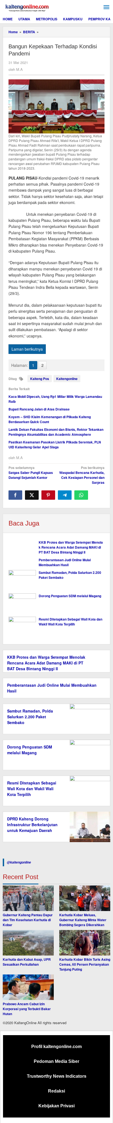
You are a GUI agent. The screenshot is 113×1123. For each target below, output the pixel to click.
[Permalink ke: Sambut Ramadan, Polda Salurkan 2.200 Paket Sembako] (22, 580)
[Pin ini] (48, 495)
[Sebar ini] (15, 495)
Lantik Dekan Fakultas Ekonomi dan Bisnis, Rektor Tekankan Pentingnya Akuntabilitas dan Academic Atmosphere (56, 432)
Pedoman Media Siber (56, 1061)
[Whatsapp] (81, 495)
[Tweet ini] (32, 495)
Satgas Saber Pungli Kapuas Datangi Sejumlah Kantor (31, 472)
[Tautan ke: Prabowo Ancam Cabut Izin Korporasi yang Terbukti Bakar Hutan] (28, 987)
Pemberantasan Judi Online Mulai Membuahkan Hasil (65, 562)
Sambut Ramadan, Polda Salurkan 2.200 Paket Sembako (30, 716)
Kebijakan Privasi (56, 1106)
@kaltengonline (19, 862)
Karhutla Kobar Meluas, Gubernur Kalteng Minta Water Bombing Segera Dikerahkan (82, 919)
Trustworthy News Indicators (56, 1076)
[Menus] (106, 7)
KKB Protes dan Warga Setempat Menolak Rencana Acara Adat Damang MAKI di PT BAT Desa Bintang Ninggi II (71, 547)
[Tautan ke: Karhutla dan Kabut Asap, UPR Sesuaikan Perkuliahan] (28, 943)
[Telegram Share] (65, 495)
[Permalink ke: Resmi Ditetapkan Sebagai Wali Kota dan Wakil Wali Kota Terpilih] (22, 627)
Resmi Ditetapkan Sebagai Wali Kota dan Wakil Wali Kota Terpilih (70, 622)
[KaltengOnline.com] (27, 7)
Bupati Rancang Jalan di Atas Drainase (39, 409)
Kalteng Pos (39, 378)
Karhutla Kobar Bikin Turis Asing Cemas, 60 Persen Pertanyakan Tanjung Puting (84, 964)
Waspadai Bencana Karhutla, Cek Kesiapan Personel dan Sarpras (81, 475)
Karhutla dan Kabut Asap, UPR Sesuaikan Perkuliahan (27, 962)
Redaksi (56, 1091)
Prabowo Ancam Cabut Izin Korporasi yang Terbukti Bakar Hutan (27, 1008)
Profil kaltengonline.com (56, 1046)
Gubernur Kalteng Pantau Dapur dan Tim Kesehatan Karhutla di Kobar (28, 919)
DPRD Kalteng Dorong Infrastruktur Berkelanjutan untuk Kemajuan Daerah (32, 824)
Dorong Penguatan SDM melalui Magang (70, 595)
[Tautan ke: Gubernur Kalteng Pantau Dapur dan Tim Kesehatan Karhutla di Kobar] (28, 898)
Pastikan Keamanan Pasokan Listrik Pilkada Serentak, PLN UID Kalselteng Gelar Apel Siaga (55, 444)
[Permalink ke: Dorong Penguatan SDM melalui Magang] (22, 603)
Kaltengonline (67, 378)
